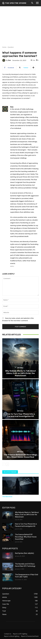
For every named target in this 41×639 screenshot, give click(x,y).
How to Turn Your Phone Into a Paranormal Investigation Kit (20, 415)
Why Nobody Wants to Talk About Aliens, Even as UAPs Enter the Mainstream (20, 373)
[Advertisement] (20, 21)
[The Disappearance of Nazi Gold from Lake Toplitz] (7, 577)
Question (11, 47)
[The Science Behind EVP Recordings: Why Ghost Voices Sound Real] (20, 440)
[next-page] (7, 464)
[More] (33, 67)
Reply (12, 266)
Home (4, 47)
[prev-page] (3, 464)
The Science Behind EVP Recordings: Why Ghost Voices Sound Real (20, 456)
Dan (9, 60)
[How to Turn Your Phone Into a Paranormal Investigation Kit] (20, 399)
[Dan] (4, 60)
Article (20, 368)
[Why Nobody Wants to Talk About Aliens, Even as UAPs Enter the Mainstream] (20, 358)
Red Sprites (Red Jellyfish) (24, 553)
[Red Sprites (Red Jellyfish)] (7, 556)
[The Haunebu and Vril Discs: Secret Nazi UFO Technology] (7, 566)
